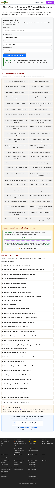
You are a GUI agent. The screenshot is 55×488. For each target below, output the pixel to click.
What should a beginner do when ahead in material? (20, 331)
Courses (37, 2)
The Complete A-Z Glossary (5, 458)
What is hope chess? (10, 304)
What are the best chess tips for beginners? (17, 265)
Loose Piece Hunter (31, 448)
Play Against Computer (32, 443)
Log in (43, 2)
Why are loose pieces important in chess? (16, 340)
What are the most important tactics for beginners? (19, 313)
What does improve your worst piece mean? (17, 370)
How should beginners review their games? (17, 397)
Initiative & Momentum (32, 464)
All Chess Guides (17, 457)
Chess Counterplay (31, 462)
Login (1, 445)
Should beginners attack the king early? (16, 388)
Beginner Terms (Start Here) (5, 457)
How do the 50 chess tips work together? (16, 402)
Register (2, 443)
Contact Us (30, 479)
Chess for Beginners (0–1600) (19, 458)
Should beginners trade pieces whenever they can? (19, 322)
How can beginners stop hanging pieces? (16, 308)
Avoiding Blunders (31, 457)
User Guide (44, 458)
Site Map (2, 479)
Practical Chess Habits (32, 469)
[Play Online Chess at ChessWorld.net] (5, 2)
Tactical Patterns (3, 462)
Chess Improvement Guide (19, 460)
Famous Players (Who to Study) (6, 467)
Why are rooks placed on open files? (15, 393)
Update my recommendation (14, 55)
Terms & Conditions (4, 476)
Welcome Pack (44, 460)
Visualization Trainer (31, 445)
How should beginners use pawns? (14, 361)
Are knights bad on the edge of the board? (17, 375)
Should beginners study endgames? (15, 352)
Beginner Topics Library (46, 445)
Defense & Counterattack (32, 460)
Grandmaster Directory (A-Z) (6, 469)
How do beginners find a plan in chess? (16, 384)
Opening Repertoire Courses (19, 450)
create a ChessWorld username (28, 427)
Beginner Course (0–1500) (19, 445)
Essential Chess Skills (18, 462)
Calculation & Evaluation (18, 448)
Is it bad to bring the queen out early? (15, 283)
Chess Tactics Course (18, 446)
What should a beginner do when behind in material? (20, 336)
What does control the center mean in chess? (18, 292)
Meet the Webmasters (32, 476)
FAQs (43, 457)
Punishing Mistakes (31, 458)
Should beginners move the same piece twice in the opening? (22, 296)
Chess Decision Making (18, 469)
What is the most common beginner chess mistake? (20, 357)
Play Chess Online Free (5, 441)
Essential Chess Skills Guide (33, 450)
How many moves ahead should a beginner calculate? (20, 317)
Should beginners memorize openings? (16, 278)
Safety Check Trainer (32, 446)
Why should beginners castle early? (15, 287)
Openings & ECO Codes (5, 460)
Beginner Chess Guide (20, 410)
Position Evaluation (17, 467)
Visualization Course (17, 452)
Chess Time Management (32, 467)
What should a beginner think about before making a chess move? (24, 269)
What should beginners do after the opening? (18, 379)
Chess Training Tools (32, 441)
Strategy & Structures (4, 464)
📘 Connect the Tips (27, 238)
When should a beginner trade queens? (16, 326)
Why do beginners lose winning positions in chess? (19, 274)
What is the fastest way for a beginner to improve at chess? (22, 345)
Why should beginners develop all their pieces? (18, 366)
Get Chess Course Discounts (28, 248)
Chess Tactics (16, 464)
